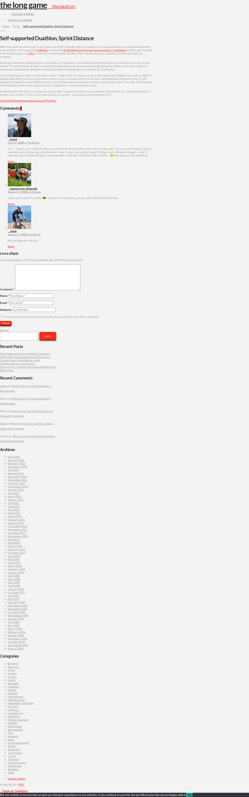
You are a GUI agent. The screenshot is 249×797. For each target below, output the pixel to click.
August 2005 (16, 648)
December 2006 (17, 605)
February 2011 (16, 519)
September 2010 (18, 536)
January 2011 (16, 523)
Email (4, 302)
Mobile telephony (18, 719)
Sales (11, 739)
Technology (15, 752)
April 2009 (14, 562)
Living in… (13, 709)
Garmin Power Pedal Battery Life (20, 360)
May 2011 (14, 509)
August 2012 (16, 489)
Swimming (14, 749)
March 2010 (15, 546)
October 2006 (16, 612)
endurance (32, 100)
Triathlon (50, 100)
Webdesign (15, 766)
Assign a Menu (23, 14)
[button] (61, 6)
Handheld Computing (21, 703)
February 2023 (16, 463)
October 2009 (16, 552)
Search (4, 330)
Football (13, 693)
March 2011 (15, 516)
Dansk (11, 680)
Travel (11, 756)
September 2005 (18, 645)
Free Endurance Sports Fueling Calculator (25, 353)
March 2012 (15, 496)
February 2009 (16, 569)
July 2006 (13, 622)
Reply (11, 161)
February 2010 (16, 549)
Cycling (12, 673)
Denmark (13, 683)
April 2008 (14, 585)
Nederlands (15, 726)
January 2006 (16, 635)
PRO (21, 784)
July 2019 (13, 470)
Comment (7, 289)
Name (4, 295)
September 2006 (18, 615)
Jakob (3, 386)
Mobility (13, 723)
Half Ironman (15, 696)
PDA (10, 733)
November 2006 (17, 608)
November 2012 (17, 480)
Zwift (11, 772)
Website (5, 309)
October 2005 (16, 642)
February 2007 (16, 602)
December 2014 (17, 476)
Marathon (14, 716)
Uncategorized (17, 762)
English (12, 690)
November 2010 (17, 529)
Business (13, 666)
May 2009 (14, 559)
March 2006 (15, 628)
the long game (23, 5)
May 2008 (14, 582)
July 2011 (13, 503)
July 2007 (13, 595)
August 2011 (16, 499)
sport (42, 100)
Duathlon (42, 50)
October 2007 (16, 592)
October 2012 (16, 483)
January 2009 (16, 572)
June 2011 (14, 506)
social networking (18, 742)
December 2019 (17, 466)
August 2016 (16, 473)
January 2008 (16, 589)
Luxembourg (15, 713)
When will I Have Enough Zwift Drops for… (25, 357)
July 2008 (13, 575)
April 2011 (14, 513)
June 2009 (14, 556)
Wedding (13, 769)
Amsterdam (7, 100)
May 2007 (14, 599)
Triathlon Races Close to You (17, 363)
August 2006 (16, 618)
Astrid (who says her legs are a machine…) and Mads (94, 50)
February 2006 (16, 632)
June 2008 (14, 579)
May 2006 (14, 625)
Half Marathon (16, 700)
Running (13, 736)
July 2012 (13, 493)
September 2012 (18, 486)
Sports (12, 746)
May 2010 (14, 539)
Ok (189, 794)
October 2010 (16, 532)
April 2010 (14, 542)
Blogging (13, 663)
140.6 (30, 53)
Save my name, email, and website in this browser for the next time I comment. (51, 316)
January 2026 (16, 460)
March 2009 (15, 566)
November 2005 (17, 638)
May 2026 (14, 456)
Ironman (13, 706)
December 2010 (17, 526)
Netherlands (15, 729)
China (11, 670)
